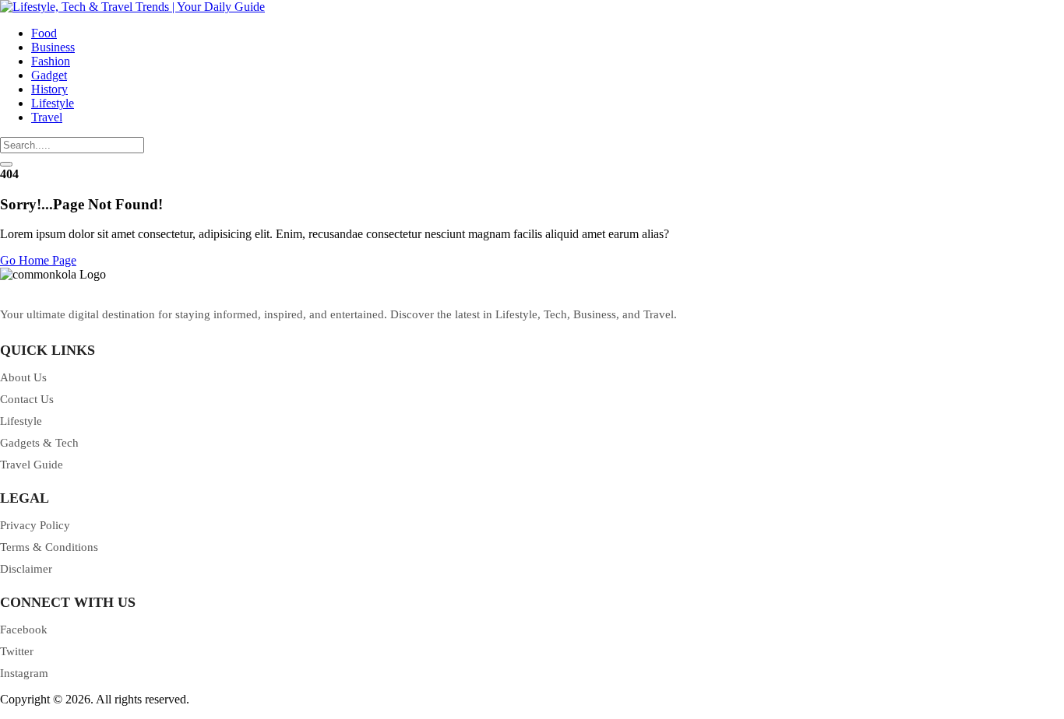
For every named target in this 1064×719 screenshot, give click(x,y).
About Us (23, 377)
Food (44, 33)
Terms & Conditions (49, 547)
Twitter (16, 651)
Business (53, 47)
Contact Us (27, 399)
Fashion (50, 61)
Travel (46, 117)
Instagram (24, 673)
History (49, 89)
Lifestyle (52, 103)
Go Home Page (38, 260)
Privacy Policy (35, 525)
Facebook (24, 629)
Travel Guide (31, 464)
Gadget (49, 75)
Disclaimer (26, 569)
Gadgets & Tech (39, 443)
